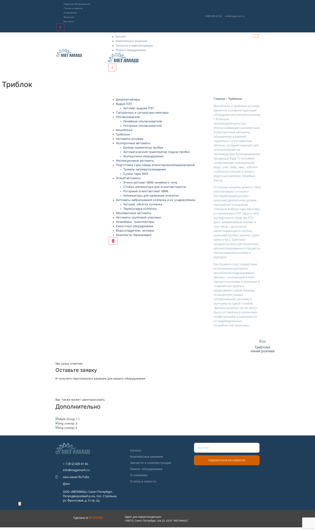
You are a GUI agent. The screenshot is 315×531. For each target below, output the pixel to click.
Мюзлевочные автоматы (133, 213)
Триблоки (123, 134)
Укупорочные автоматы (133, 143)
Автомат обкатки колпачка (142, 204)
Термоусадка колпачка (140, 208)
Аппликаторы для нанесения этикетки (151, 195)
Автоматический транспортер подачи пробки (156, 152)
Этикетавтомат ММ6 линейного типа (150, 182)
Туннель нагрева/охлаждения (144, 169)
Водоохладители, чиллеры (135, 230)
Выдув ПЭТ (124, 104)
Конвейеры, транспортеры (135, 222)
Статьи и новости (73, 8)
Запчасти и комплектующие (134, 45)
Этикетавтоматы (128, 178)
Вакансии (69, 17)
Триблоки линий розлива (262, 349)
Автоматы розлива (129, 139)
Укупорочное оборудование (143, 156)
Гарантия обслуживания (77, 3)
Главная (219, 98)
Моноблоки (124, 130)
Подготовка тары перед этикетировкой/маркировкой (155, 165)
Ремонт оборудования (131, 50)
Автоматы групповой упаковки (138, 217)
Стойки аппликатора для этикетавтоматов (154, 187)
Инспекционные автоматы (135, 160)
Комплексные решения (131, 41)
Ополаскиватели (128, 117)
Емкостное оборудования (134, 226)
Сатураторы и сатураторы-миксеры (142, 112)
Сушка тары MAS (135, 173)
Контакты (69, 21)
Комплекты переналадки (133, 235)
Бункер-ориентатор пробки (143, 147)
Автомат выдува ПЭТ (138, 108)
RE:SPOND (96, 518)
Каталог (121, 36)
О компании (70, 12)
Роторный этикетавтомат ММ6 (145, 191)
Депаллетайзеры (128, 99)
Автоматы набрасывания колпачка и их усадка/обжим (155, 200)
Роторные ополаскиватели (142, 125)
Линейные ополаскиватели (142, 121)
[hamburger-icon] (255, 35)
